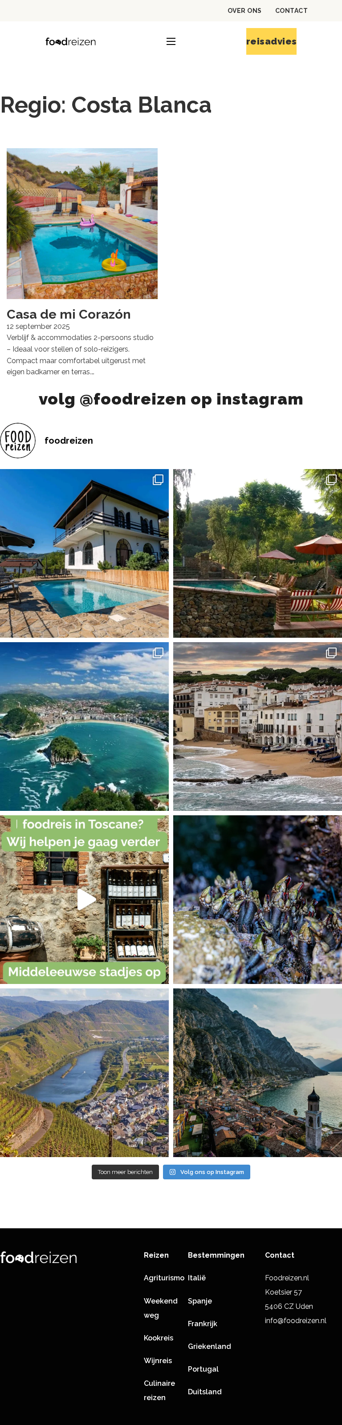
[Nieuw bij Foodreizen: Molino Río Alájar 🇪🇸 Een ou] (257, 553)
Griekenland (209, 1346)
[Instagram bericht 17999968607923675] (84, 899)
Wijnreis (158, 1360)
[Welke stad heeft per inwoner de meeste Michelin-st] (84, 726)
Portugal (203, 1369)
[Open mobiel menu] (171, 41)
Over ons (245, 10)
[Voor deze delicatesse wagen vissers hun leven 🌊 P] (257, 899)
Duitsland (205, 1392)
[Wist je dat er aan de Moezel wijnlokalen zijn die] (84, 1072)
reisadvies (271, 41)
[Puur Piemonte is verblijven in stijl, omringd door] (84, 553)
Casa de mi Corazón (69, 314)
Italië (197, 1278)
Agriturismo (164, 1278)
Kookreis (158, 1338)
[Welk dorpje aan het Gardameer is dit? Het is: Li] (257, 1072)
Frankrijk (202, 1324)
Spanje (200, 1301)
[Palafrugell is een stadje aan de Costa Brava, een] (257, 726)
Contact (291, 10)
